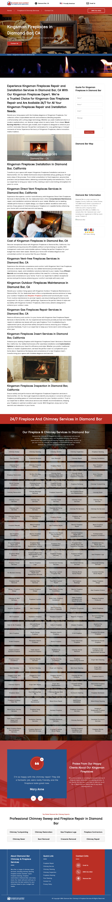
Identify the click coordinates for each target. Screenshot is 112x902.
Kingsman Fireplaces (77, 608)
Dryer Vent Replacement (56, 684)
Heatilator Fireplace (35, 616)
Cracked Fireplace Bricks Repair (56, 730)
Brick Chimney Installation (97, 475)
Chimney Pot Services (77, 509)
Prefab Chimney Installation (56, 659)
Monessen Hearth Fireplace (35, 641)
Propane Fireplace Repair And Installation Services (14, 544)
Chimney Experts (14, 684)
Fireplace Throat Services (14, 563)
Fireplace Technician (97, 693)
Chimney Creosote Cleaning (35, 466)
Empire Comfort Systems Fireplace (14, 650)
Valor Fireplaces (35, 608)
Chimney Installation (97, 458)
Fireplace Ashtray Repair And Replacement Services (98, 544)
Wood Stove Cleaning (98, 701)
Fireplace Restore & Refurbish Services (35, 730)
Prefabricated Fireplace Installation (98, 534)
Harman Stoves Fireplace (35, 625)
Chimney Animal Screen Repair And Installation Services (76, 474)
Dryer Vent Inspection (97, 668)
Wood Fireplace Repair (35, 525)
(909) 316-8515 (96, 10)
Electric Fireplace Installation (35, 534)
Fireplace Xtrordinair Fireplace (98, 633)
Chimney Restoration (14, 492)
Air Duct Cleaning (35, 668)
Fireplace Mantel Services (97, 730)
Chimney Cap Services (35, 500)
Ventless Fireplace (56, 710)
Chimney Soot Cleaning (14, 466)
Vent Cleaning (14, 668)
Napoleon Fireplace (56, 616)
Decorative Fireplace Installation (97, 684)
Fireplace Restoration (14, 475)
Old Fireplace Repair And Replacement (76, 492)
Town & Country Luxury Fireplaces (56, 608)
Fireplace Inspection (56, 492)
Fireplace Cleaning (98, 452)
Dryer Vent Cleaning (97, 660)
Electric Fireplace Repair (76, 525)
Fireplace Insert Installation (14, 659)
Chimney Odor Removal (35, 582)
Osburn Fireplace (56, 625)
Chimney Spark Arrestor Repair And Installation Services (55, 474)
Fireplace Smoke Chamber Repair (56, 484)
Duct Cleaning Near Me (35, 693)
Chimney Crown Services (14, 500)
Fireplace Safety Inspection (77, 684)
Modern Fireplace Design (14, 590)
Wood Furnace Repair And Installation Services (56, 534)
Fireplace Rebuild (14, 525)
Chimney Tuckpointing (98, 484)
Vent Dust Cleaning (77, 668)
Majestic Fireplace (77, 616)
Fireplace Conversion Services (77, 710)
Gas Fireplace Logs (98, 554)
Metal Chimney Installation (14, 484)
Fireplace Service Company (55, 676)
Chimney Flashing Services (14, 517)
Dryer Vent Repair (35, 684)
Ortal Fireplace (77, 633)
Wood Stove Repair (56, 701)
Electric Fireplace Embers (76, 590)
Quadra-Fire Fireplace (98, 625)
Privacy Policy (47, 884)
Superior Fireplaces (14, 608)
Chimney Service (56, 452)
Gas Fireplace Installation (14, 534)
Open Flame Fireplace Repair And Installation (14, 720)
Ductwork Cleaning (77, 693)
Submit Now (89, 132)
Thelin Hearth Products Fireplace (35, 650)
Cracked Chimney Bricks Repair (98, 572)
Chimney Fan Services (98, 509)
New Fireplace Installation (98, 466)
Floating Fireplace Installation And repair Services (77, 730)
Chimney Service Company (77, 676)
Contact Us (49, 10)
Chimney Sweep (14, 452)
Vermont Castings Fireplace (98, 616)
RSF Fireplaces (14, 616)
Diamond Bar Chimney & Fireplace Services (78, 898)
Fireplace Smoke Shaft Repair (35, 484)
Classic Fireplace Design (97, 582)
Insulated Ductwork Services (97, 720)
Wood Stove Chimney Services (14, 710)
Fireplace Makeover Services (56, 720)
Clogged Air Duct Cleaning (35, 676)
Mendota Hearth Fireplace (55, 633)
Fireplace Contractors (98, 517)
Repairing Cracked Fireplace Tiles (56, 572)
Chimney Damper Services (35, 509)
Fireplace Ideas (14, 693)
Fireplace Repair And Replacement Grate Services (35, 554)
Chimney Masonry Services (35, 517)
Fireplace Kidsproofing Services (77, 659)
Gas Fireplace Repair (56, 525)
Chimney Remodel (77, 720)
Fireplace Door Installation (56, 544)
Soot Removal (56, 458)
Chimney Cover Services (77, 500)
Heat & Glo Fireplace (14, 625)
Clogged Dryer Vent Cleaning (14, 676)
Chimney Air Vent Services (14, 599)
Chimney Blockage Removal (35, 492)
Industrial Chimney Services (98, 563)
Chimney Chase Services (56, 500)
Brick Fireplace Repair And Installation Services (14, 730)
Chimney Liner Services (14, 509)
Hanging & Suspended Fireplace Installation (98, 710)
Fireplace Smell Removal (14, 582)
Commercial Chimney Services (56, 563)
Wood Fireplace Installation (98, 525)
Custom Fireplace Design (35, 590)
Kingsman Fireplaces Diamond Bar (24, 55)
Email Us (92, 3)
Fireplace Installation (77, 466)
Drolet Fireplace (14, 641)
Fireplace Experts (98, 676)
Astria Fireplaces (97, 608)
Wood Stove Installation (77, 701)
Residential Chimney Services (76, 563)
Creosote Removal (35, 458)
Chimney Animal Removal (77, 650)
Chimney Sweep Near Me (56, 693)
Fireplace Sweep (56, 517)
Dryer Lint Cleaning (56, 668)
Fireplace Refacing (77, 484)
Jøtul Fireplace (14, 633)
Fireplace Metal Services (14, 554)
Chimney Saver (98, 492)
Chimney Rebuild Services (35, 659)
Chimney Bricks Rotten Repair (77, 572)
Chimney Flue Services (98, 500)
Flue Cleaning (14, 458)
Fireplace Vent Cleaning (77, 517)
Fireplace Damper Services (77, 554)
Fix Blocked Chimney (14, 573)
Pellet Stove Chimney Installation (56, 590)
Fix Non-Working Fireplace (35, 475)
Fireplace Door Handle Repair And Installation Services (76, 544)
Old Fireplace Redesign (77, 582)
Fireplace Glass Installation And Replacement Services (35, 544)
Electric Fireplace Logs (35, 563)
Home (9, 10)
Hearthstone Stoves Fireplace (97, 641)
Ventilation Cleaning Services (35, 720)
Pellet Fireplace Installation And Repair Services (77, 599)
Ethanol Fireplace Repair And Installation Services (76, 534)
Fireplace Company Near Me (14, 701)
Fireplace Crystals (35, 599)
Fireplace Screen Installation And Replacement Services (98, 650)
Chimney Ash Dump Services (56, 509)
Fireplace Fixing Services (35, 710)
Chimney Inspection (77, 452)
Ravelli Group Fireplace (56, 650)
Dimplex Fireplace (77, 625)
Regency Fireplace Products (98, 599)
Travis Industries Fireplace (76, 641)
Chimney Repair (77, 458)
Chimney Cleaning (35, 452)
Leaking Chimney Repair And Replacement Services (35, 572)
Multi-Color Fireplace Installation (56, 599)
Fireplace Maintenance (35, 701)
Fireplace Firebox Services (56, 554)
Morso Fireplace (56, 641)
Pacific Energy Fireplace (35, 633)
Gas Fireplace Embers (98, 590)
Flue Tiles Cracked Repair (56, 582)
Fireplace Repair (56, 466)
